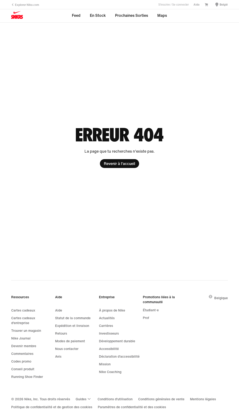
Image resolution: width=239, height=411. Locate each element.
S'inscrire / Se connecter (173, 4)
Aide (196, 5)
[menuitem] (84, 399)
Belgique (221, 297)
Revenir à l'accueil (119, 163)
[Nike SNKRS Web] (17, 16)
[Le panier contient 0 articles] (206, 5)
